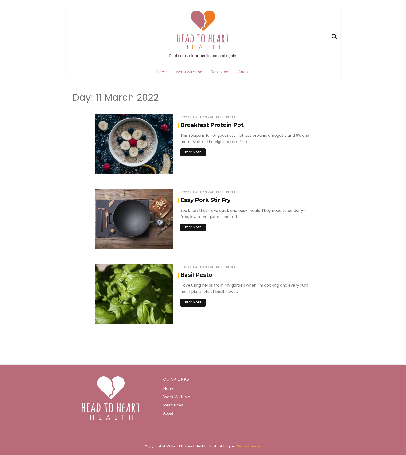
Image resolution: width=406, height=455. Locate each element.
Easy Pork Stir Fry (205, 200)
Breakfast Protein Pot (211, 124)
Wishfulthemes (248, 446)
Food (185, 117)
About (244, 72)
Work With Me (177, 397)
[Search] (334, 36)
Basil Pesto (196, 274)
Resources (220, 72)
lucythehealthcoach (123, 167)
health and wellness (207, 117)
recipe (231, 117)
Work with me (189, 72)
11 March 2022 (158, 167)
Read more (193, 152)
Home (162, 72)
